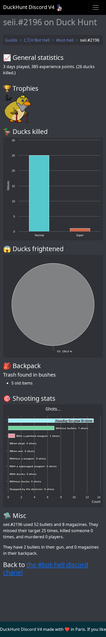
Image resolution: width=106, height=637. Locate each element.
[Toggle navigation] (96, 7)
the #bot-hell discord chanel (45, 568)
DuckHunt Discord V (28, 7)
